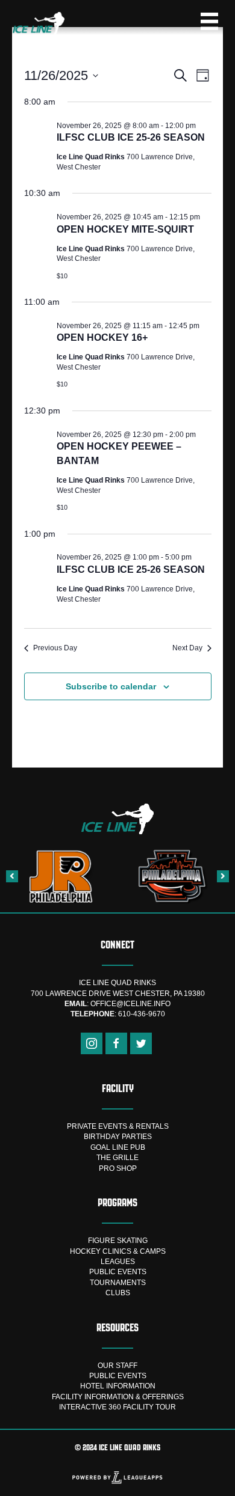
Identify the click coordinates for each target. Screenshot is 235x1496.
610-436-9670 (141, 1014)
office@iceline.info (130, 1004)
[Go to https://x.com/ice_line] (141, 1043)
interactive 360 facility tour (117, 1407)
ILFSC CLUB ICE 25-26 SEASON (131, 137)
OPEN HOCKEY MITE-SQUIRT (125, 229)
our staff (117, 1365)
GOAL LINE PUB (117, 1147)
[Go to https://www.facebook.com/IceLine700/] (116, 1043)
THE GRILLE (117, 1157)
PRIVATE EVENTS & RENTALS (118, 1126)
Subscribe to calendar (111, 686)
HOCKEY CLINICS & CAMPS (118, 1251)
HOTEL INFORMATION (117, 1386)
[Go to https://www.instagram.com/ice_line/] (91, 1043)
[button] (12, 876)
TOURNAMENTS (118, 1282)
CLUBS (117, 1293)
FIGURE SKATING (118, 1240)
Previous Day (55, 648)
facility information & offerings (118, 1397)
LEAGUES (118, 1261)
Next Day (187, 648)
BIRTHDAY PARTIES (118, 1136)
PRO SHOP (118, 1168)
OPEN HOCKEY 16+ (102, 337)
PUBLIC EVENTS (117, 1272)
